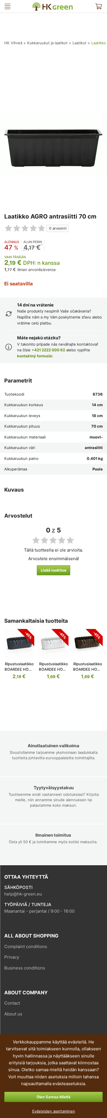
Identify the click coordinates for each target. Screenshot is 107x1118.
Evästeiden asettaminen (53, 1111)
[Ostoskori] (98, 6)
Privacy (11, 957)
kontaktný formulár (35, 356)
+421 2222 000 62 (48, 350)
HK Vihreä (36, 4)
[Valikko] (7, 6)
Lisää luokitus (53, 570)
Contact (12, 1003)
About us (13, 1014)
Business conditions (24, 968)
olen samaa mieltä (53, 1097)
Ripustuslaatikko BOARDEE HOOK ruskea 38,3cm (87, 669)
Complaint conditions (25, 946)
